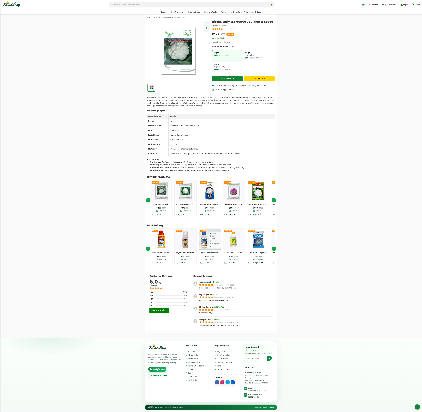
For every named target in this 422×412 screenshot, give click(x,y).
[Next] (274, 200)
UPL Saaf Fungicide (258, 253)
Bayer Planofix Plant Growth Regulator (193, 253)
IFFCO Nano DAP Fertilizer (235, 253)
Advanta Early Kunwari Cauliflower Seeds (218, 204)
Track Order (192, 380)
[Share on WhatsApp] (206, 23)
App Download (390, 5)
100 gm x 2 (257, 263)
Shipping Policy (194, 362)
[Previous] (148, 200)
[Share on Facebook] (206, 28)
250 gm (207, 214)
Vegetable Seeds (224, 351)
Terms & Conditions (196, 366)
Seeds (163, 12)
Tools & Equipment (224, 362)
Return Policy (193, 359)
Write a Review (159, 310)
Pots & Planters (235, 12)
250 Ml (231, 263)
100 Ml (183, 263)
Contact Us (192, 376)
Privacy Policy (193, 355)
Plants (223, 12)
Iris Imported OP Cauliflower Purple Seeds (243, 204)
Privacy (258, 407)
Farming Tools (210, 12)
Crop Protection (177, 12)
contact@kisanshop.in (257, 391)
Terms (264, 407)
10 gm (158, 214)
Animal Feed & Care (252, 12)
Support (272, 407)
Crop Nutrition (194, 12)
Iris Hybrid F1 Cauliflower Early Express (169, 204)
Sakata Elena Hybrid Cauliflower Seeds (265, 204)
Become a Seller (371, 5)
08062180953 (253, 397)
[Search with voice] (266, 4)
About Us (191, 351)
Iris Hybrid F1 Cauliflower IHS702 (190, 204)
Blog (189, 373)
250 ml (158, 263)
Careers (191, 369)
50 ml (207, 263)
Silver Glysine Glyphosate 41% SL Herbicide (171, 253)
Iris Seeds (222, 25)
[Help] (417, 407)
